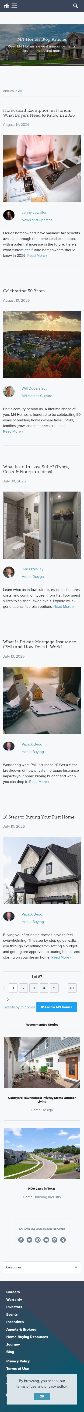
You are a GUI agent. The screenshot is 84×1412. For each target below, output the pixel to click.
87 (72, 988)
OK (42, 1396)
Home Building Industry (42, 1197)
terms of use (26, 1386)
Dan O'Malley (32, 569)
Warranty (14, 1299)
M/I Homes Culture (37, 395)
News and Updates (37, 220)
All (20, 90)
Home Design (33, 576)
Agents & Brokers (21, 1329)
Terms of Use (17, 1368)
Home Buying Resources (27, 1337)
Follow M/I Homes (58, 1007)
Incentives (15, 1322)
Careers (13, 1292)
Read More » (37, 255)
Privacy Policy (18, 1361)
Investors (14, 1307)
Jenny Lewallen (34, 212)
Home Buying (33, 751)
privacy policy (55, 1386)
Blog (10, 1351)
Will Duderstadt (34, 388)
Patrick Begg (32, 744)
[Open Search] (75, 6)
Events (12, 1314)
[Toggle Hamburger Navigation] (10, 6)
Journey (13, 1344)
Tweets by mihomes (19, 1007)
